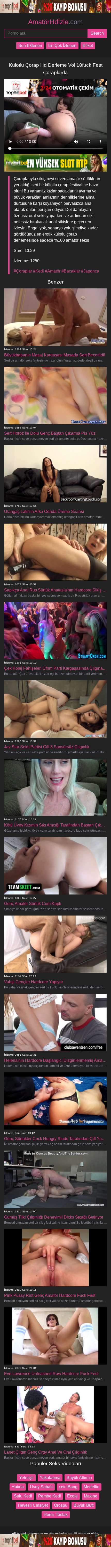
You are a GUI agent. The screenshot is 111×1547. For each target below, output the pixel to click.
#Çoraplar (23, 271)
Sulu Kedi (23, 1496)
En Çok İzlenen (62, 45)
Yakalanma (50, 1477)
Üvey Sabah (41, 1487)
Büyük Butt (83, 1505)
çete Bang (68, 1487)
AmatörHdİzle (55, 21)
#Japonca (90, 271)
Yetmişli (26, 1477)
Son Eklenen (30, 45)
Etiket (88, 45)
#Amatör (52, 271)
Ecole (72, 1496)
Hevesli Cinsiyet (33, 1505)
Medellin (91, 1487)
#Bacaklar (70, 271)
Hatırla (18, 1487)
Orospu (60, 1505)
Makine (90, 1496)
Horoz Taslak (56, 1514)
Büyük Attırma (79, 1477)
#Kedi (38, 271)
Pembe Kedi (49, 1496)
